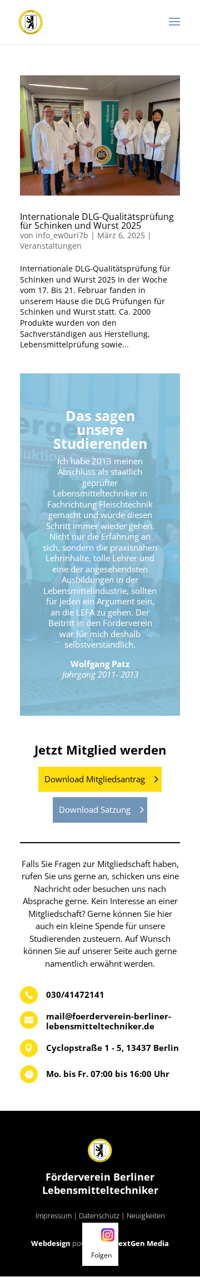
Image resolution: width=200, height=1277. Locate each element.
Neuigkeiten (146, 1215)
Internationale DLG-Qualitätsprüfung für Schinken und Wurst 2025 (97, 221)
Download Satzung (95, 809)
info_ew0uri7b (62, 235)
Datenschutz (99, 1215)
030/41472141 (75, 994)
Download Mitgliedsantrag (94, 778)
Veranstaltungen (51, 245)
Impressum (54, 1215)
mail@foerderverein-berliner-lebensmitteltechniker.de (108, 1021)
